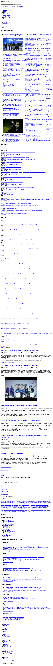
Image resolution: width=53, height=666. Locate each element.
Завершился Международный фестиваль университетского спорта (34, 62)
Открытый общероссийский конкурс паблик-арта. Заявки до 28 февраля (18, 268)
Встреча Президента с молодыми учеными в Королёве (13, 213)
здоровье (21, 503)
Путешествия (6, 17)
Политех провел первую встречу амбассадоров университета (17, 560)
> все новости (4, 214)
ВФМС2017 (41, 510)
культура (11, 505)
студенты (5, 22)
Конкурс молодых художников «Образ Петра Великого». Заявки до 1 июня (18, 263)
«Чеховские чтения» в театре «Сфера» (9, 208)
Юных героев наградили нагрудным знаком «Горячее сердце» (18, 568)
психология (37, 510)
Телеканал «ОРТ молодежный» (10, 655)
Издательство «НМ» (8, 651)
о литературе (8, 528)
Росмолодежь (13, 502)
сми (45, 510)
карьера (4, 27)
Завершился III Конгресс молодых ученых (35, 38)
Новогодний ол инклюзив (7, 194)
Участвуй (5, 13)
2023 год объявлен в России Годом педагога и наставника (38, 105)
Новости (5, 625)
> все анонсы (4, 346)
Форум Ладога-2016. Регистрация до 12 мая (13, 617)
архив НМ (7, 505)
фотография (6, 510)
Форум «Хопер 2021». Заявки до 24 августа (11, 298)
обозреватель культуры (8, 523)
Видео (4, 631)
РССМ (24, 508)
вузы (49, 501)
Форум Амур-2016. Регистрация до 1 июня (13, 618)
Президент (9, 508)
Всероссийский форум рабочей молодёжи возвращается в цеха (19, 405)
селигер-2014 (30, 507)
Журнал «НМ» (6, 652)
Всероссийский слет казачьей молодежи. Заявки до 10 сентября (15, 308)
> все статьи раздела (8, 551)
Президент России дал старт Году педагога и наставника (38, 83)
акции (10, 507)
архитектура (35, 507)
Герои (4, 12)
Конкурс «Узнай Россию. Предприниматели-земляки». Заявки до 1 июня (18, 258)
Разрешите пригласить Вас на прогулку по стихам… (13, 184)
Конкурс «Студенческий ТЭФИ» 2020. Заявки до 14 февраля (15, 323)
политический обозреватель (9, 531)
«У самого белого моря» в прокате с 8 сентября (14, 597)
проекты (46, 505)
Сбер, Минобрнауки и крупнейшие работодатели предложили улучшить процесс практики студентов (27, 546)
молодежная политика (8, 21)
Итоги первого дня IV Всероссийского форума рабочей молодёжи (20, 365)
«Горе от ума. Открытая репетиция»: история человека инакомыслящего (18, 152)
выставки (7, 507)
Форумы (5, 644)
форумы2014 (15, 505)
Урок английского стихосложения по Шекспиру (12, 182)
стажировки (14, 508)
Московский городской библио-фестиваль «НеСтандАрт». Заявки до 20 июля (19, 243)
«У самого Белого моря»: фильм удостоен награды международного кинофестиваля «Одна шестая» (26, 599)
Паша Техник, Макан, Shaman (32, 135)
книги (10, 510)
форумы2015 (3, 506)
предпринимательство (43, 503)
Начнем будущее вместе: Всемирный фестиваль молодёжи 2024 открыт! (18, 187)
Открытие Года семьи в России (32, 37)
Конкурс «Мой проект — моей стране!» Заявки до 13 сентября (15, 278)
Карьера (5, 10)
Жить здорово (6, 15)
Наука (4, 11)
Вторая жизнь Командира (9, 569)
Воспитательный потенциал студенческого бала (36, 126)
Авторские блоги (7, 646)
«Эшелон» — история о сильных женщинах (11, 154)
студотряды (28, 510)
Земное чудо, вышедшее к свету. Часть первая (11, 164)
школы (31, 502)
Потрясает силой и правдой (31, 138)
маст (23, 507)
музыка (24, 505)
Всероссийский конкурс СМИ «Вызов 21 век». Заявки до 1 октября (16, 238)
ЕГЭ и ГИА (33, 510)
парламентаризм (21, 510)
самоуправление (4, 508)
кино (35, 502)
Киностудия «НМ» (7, 653)
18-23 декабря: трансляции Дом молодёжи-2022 (36, 109)
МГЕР (30, 511)
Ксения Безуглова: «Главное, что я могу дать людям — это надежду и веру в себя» (22, 570)
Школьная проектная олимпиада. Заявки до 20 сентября (14, 328)
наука (9, 503)
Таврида (36, 506)
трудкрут (2, 510)
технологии (16, 510)
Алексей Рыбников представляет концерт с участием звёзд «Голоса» (19, 598)
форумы (46, 501)
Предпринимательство (8, 642)
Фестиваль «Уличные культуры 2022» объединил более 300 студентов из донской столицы (24, 590)
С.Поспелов (34, 508)
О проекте (5, 648)
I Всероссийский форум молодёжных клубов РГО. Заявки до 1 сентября (18, 303)
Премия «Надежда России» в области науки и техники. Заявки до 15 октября (19, 313)
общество (5, 8)
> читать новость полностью (7, 362)
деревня (47, 508)
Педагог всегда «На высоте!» (7, 179)
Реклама (5, 658)
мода (13, 510)
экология (38, 508)
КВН (22, 508)
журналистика (32, 505)
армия (7, 511)
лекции (7, 506)
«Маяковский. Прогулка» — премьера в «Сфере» (12, 189)
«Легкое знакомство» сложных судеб (9, 174)
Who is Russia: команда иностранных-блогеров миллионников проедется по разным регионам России (27, 608)
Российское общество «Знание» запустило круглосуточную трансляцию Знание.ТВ (20, 205)
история (50, 503)
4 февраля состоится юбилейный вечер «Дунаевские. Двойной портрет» (18, 159)
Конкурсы (5, 645)
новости (3, 501)
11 (7, 467)
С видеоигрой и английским (31, 139)
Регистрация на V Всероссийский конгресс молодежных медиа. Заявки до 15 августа (21, 318)
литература (16, 503)
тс (27, 506)
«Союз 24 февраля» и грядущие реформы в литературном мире (15, 157)
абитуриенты (17, 506)
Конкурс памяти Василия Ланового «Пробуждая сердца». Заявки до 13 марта (19, 273)
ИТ (44, 510)
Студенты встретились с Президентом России (35, 100)
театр (20, 505)
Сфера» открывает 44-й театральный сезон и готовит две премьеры (16, 177)
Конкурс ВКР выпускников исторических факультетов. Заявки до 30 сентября (19, 224)
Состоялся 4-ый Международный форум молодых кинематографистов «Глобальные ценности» (23, 172)
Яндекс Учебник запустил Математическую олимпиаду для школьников (20, 549)
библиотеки (18, 508)
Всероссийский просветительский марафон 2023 (14, 104)
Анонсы (5, 626)
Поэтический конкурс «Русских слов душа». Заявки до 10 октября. (16, 293)
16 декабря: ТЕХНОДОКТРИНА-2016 (12, 453)
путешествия (42, 508)
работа (13, 507)
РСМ (10, 506)
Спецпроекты (6, 18)
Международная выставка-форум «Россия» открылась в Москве (16, 203)
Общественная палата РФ (13, 511)
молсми (30, 508)
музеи (25, 510)
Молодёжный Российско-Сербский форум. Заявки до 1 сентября (16, 283)
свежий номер (19, 6)
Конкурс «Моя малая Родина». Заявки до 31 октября (13, 288)
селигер (39, 507)
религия (42, 506)
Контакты (5, 657)
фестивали (7, 502)
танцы (16, 507)
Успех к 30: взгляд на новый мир (11, 580)
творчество (5, 23)
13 (9, 467)
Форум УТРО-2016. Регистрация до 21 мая (13, 619)
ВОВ (34, 506)
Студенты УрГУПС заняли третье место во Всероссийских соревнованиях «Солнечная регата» (25, 588)
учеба (50, 508)
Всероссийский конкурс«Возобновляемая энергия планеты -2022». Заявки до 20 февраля (22, 248)
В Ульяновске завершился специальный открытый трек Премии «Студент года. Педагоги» (38, 56)
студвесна (30, 506)
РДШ (18, 511)
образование (5, 26)
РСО (42, 507)
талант (5, 511)
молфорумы (38, 502)
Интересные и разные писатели (32, 136)
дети (22, 505)
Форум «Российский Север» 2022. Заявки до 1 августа (13, 234)
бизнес (27, 505)
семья (27, 508)
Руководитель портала (8, 521)
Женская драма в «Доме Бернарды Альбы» (11, 169)
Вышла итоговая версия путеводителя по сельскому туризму (17, 609)
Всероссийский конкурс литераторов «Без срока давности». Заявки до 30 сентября (20, 229)
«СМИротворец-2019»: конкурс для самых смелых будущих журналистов (18, 339)
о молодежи (7, 533)
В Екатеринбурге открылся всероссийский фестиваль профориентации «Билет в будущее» (37, 77)
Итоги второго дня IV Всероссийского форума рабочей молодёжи (20, 350)
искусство (33, 511)
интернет (45, 507)
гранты (13, 506)
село (21, 506)
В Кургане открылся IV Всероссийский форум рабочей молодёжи (20, 420)
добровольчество (26, 502)
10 (6, 467)
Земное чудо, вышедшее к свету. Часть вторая (11, 162)
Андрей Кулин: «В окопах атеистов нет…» (11, 167)
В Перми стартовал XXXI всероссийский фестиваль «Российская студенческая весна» (37, 70)
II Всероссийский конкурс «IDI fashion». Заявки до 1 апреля (15, 253)
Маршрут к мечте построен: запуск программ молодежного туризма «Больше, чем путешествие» (26, 607)
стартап (25, 507)
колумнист (7, 526)
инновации (20, 507)
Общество (5, 628)
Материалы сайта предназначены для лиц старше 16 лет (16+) (17, 660)
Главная (2, 347)
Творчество (6, 16)
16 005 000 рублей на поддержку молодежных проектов (38, 64)
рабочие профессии (40, 505)
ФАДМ (43, 502)
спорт (12, 503)
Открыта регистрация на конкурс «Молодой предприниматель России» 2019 (19, 344)
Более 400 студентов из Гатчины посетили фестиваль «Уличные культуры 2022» (22, 587)
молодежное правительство (24, 511)
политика (2, 505)
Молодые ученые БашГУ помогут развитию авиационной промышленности (21, 559)
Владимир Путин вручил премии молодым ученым (37, 86)
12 (8, 467)
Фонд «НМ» (6, 650)
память (29, 503)
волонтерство (35, 503)
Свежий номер (6, 624)
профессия (25, 506)
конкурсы (3, 502)
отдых (39, 506)
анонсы (29, 501)
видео (4, 24)
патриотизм (19, 502)
